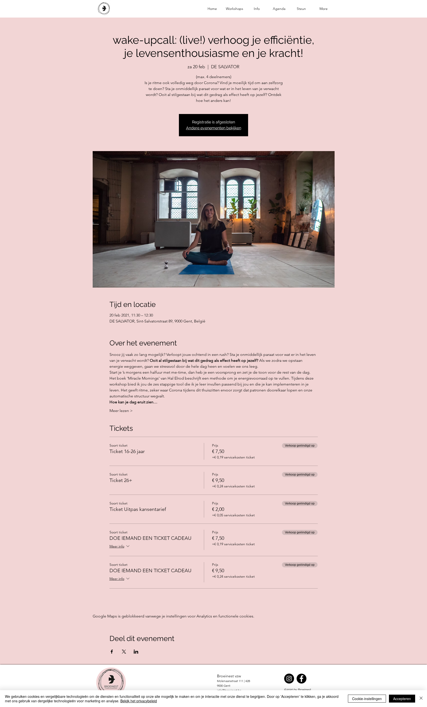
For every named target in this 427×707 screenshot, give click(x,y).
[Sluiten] (421, 698)
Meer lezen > (121, 410)
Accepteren (402, 698)
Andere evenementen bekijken (213, 128)
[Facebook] (301, 679)
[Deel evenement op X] (124, 652)
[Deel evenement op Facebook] (111, 652)
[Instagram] (289, 679)
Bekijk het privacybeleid (138, 700)
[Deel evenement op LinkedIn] (136, 652)
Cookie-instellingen (367, 698)
